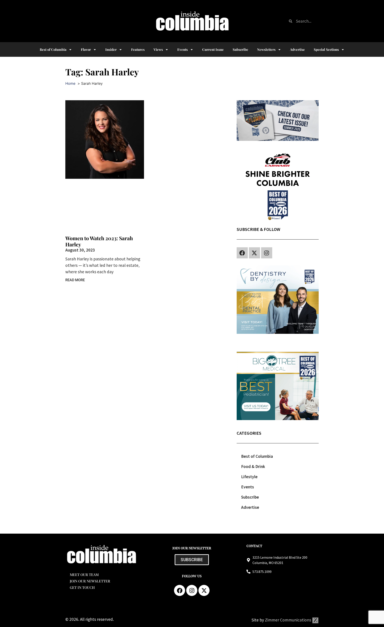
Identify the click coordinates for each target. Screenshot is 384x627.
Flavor (86, 49)
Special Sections (326, 49)
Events (182, 49)
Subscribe (240, 49)
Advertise (297, 49)
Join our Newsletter (90, 581)
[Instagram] (266, 252)
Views (158, 49)
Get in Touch (82, 587)
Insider (111, 49)
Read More (75, 280)
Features (138, 49)
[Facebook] (242, 252)
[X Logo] (254, 252)
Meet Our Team (84, 574)
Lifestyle (249, 476)
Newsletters (266, 49)
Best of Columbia (257, 456)
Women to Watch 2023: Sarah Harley (99, 241)
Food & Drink (253, 466)
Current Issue (213, 49)
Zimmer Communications (288, 620)
